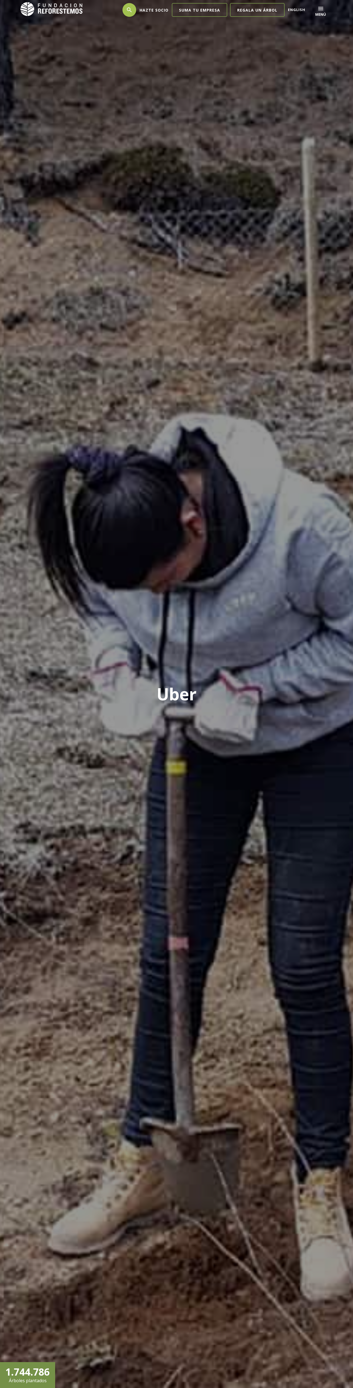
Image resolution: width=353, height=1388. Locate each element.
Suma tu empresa (199, 10)
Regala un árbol (257, 10)
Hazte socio (154, 10)
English (296, 9)
